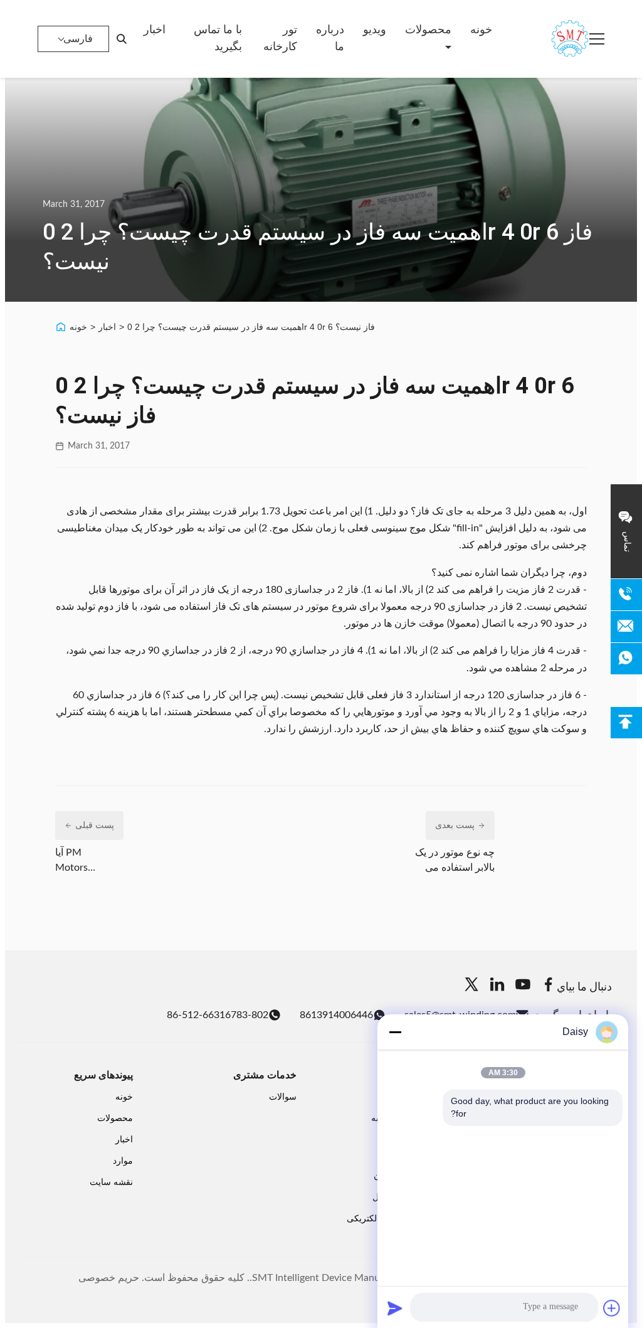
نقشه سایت (111, 1182)
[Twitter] (471, 986)
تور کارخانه (280, 38)
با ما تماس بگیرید (218, 38)
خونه (481, 30)
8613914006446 (336, 1015)
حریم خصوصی (108, 1278)
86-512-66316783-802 (217, 1015)
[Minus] (395, 1031)
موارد (123, 1161)
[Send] (395, 1308)
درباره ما (330, 38)
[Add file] (612, 1308)
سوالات (283, 1097)
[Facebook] (548, 986)
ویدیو (374, 30)
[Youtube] (523, 986)
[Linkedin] (497, 986)
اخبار (155, 30)
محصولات (428, 30)
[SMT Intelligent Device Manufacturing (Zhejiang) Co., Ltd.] (551, 39)
